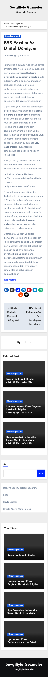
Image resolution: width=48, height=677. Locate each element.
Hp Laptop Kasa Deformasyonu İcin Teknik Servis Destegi (22, 642)
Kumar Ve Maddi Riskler (20, 379)
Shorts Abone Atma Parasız (17, 509)
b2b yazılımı (10, 279)
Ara (5, 464)
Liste (5, 495)
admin (10, 56)
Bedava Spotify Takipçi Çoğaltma (20, 488)
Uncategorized (12, 36)
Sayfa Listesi (10, 502)
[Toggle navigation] (3, 9)
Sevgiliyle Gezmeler (26, 7)
